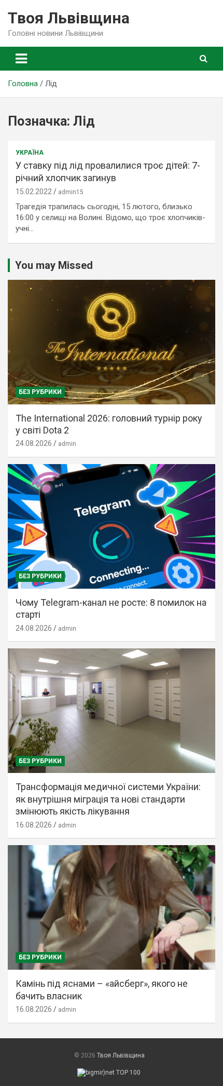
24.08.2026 (34, 443)
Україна (30, 152)
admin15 (70, 192)
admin (67, 443)
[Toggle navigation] (21, 59)
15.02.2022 (34, 191)
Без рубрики (40, 392)
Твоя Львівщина (69, 18)
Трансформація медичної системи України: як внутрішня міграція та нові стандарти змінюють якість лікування (108, 799)
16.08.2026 (34, 825)
